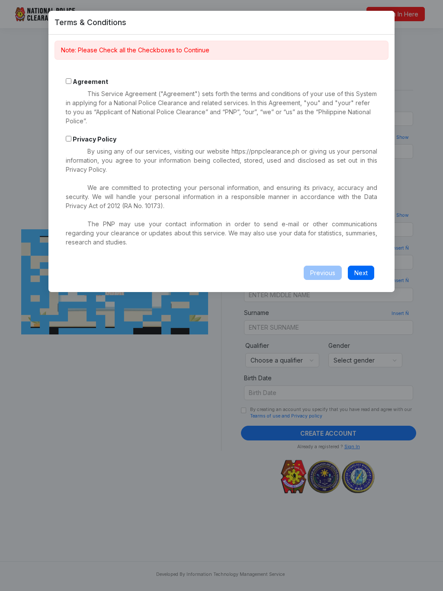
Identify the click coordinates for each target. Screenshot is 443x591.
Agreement (90, 81)
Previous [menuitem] (322, 272)
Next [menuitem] (361, 272)
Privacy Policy (93, 139)
